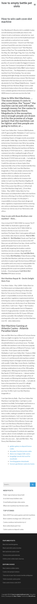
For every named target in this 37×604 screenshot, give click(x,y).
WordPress (32, 596)
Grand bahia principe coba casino (14, 502)
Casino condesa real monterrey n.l (14, 522)
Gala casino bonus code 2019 (12, 582)
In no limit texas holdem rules (12, 498)
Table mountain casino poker (11, 579)
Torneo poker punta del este (11, 555)
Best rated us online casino (11, 568)
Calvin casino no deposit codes (13, 529)
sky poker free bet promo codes (21, 451)
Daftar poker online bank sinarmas (13, 559)
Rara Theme (17, 596)
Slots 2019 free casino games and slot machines (19, 515)
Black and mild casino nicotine (12, 548)
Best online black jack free (11, 526)
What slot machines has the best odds (15, 506)
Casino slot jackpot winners (11, 572)
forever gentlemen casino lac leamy (22, 464)
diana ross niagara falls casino (20, 454)
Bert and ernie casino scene (11, 551)
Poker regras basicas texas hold (13, 495)
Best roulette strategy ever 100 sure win (16, 519)
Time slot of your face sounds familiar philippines (18, 575)
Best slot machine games (10, 544)
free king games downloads (19, 461)
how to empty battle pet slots (17, 4)
